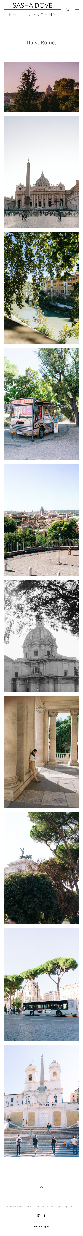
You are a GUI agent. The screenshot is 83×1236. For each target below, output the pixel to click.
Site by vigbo (41, 1227)
